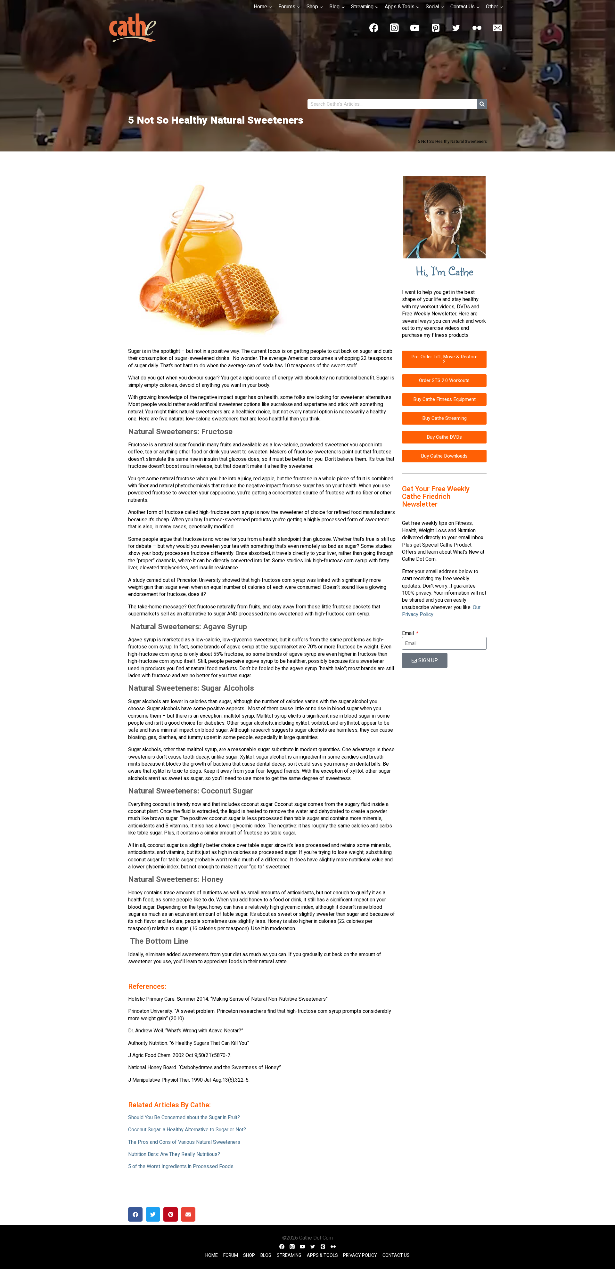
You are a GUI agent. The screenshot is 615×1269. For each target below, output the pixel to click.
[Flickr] (477, 28)
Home (211, 1255)
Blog (265, 1255)
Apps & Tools (322, 1255)
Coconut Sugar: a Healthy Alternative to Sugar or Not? (187, 1130)
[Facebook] (374, 28)
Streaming (289, 1255)
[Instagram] (394, 28)
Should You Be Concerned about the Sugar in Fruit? (184, 1117)
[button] (135, 1214)
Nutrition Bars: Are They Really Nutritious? (174, 1154)
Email (408, 633)
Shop (249, 1255)
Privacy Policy (360, 1255)
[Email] (497, 28)
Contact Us (396, 1255)
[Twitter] (456, 28)
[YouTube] (415, 28)
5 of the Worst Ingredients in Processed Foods (181, 1166)
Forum (230, 1255)
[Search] (482, 104)
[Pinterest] (436, 28)
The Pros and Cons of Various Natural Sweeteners (184, 1142)
